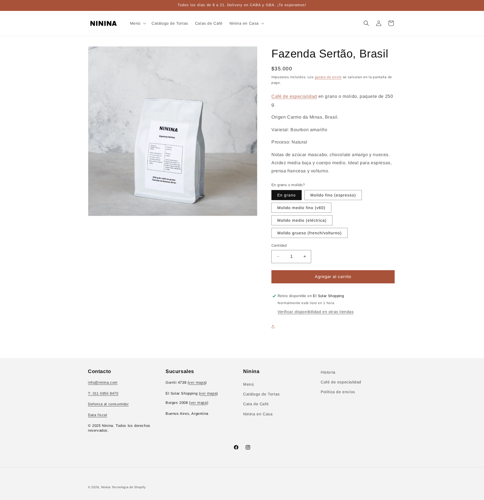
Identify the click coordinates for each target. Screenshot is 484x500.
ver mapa (197, 382)
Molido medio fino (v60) (301, 207)
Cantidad (279, 245)
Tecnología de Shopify (129, 487)
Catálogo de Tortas (261, 394)
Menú (248, 384)
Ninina (106, 487)
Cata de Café (256, 404)
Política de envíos (338, 392)
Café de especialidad (294, 96)
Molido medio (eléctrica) (302, 220)
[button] (137, 23)
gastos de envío (328, 77)
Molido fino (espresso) (333, 195)
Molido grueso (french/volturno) (309, 233)
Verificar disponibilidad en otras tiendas (316, 311)
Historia (328, 372)
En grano (286, 195)
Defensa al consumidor (108, 404)
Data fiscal (97, 415)
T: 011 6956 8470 (103, 393)
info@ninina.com (103, 382)
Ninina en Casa (258, 414)
